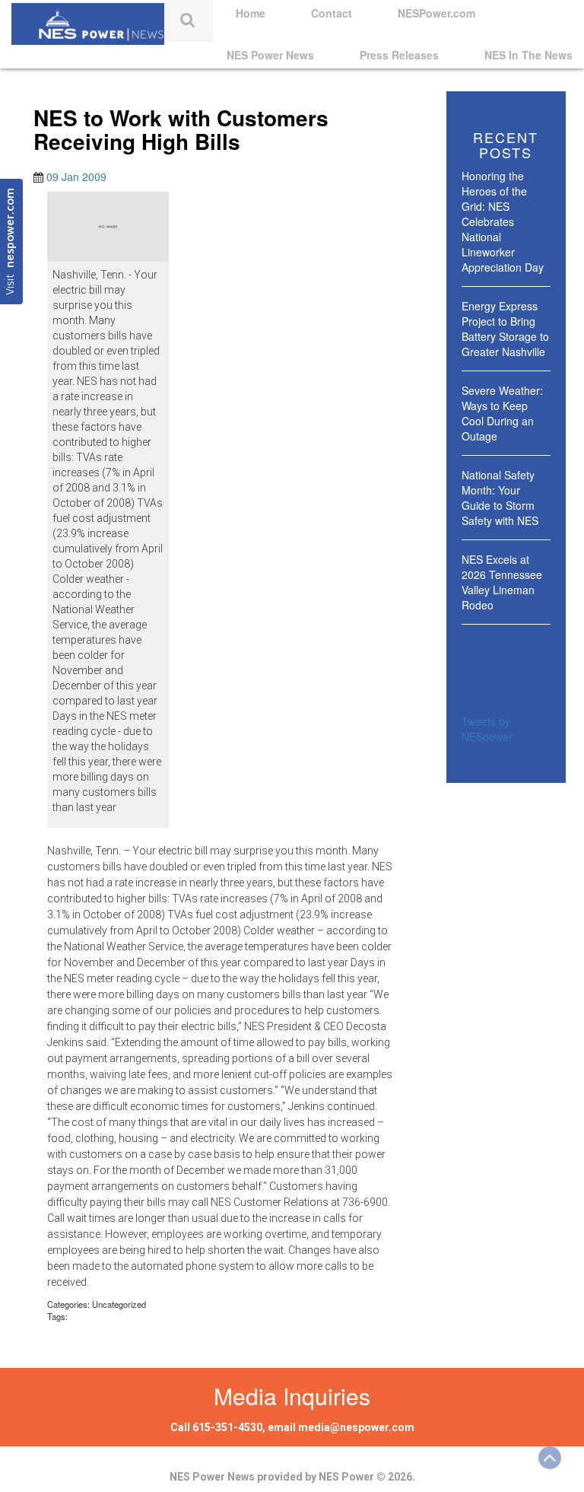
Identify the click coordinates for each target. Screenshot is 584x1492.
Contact (331, 13)
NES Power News (270, 54)
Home (250, 13)
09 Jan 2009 (76, 176)
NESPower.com (436, 13)
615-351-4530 (227, 1427)
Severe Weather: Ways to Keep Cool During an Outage (502, 413)
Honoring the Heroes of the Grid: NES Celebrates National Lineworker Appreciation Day (503, 221)
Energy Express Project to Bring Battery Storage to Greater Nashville (505, 328)
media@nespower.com (356, 1427)
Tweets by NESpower (487, 729)
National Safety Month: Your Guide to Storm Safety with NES (500, 497)
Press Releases (399, 54)
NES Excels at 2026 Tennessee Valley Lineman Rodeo (502, 582)
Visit (11, 241)
